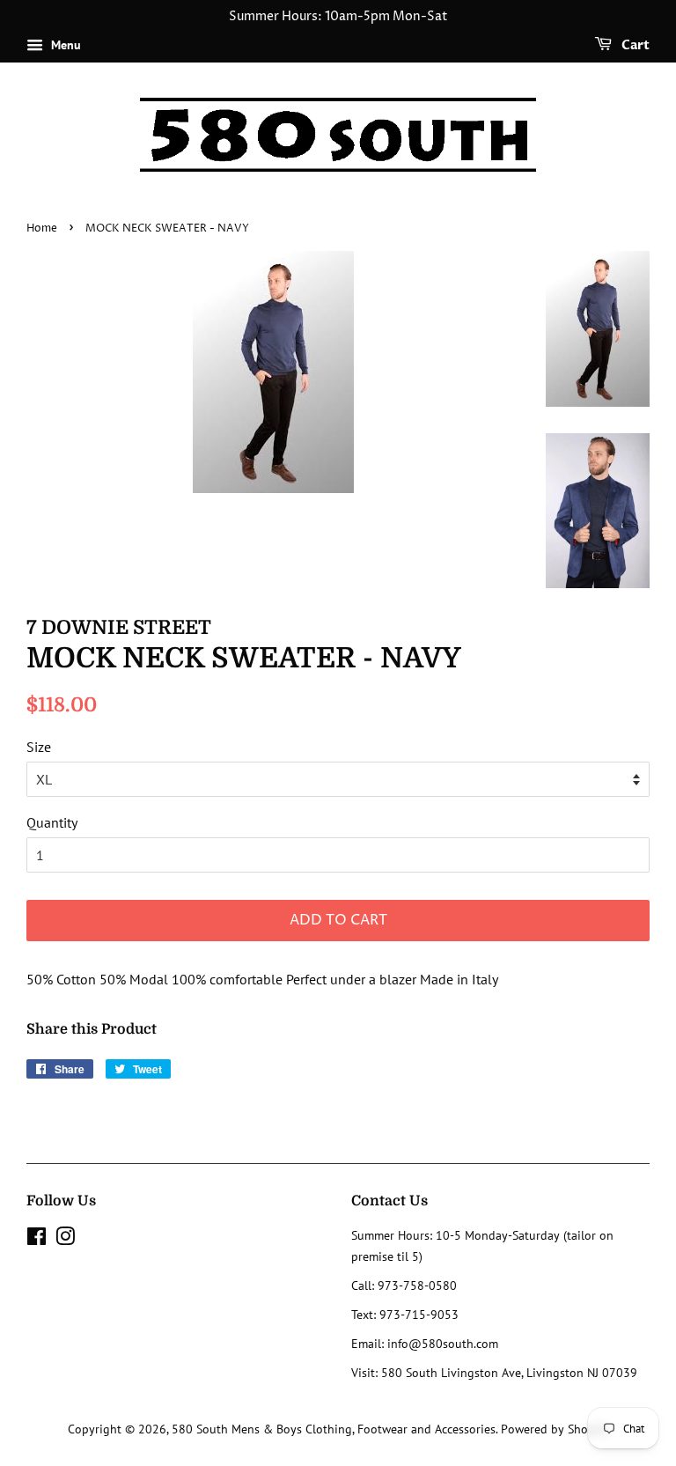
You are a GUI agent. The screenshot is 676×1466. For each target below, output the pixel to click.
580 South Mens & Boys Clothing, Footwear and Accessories (334, 1429)
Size (38, 746)
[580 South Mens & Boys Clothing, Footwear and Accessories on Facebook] (36, 1240)
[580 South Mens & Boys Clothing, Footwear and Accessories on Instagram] (65, 1240)
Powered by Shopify (554, 1429)
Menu (64, 45)
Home (41, 228)
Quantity (51, 822)
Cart (634, 45)
